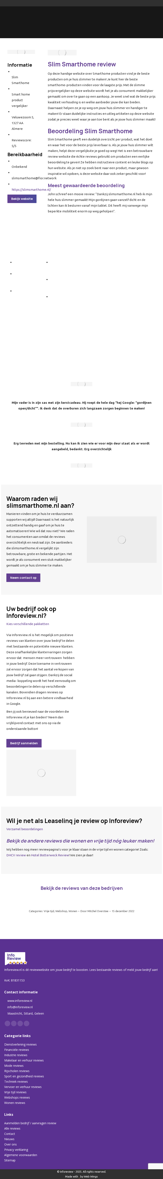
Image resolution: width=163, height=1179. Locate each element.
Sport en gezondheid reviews (24, 1076)
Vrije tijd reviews (15, 1092)
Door (94, 911)
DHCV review (16, 855)
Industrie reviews (15, 1055)
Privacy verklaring (16, 1150)
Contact (9, 1134)
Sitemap (9, 1160)
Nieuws (9, 1139)
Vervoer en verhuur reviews (23, 1087)
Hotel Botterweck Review (50, 855)
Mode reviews (14, 1066)
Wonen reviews (14, 1103)
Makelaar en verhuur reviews (24, 1060)
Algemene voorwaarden (20, 1155)
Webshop (61, 911)
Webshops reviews (17, 1097)
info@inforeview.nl (20, 1007)
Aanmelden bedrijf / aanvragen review (30, 1123)
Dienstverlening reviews (20, 1044)
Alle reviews (12, 1128)
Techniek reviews (16, 1081)
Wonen (73, 911)
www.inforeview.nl (19, 1001)
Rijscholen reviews (17, 1071)
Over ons (10, 1144)
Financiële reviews (16, 1050)
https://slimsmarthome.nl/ (31, 189)
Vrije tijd (49, 911)
